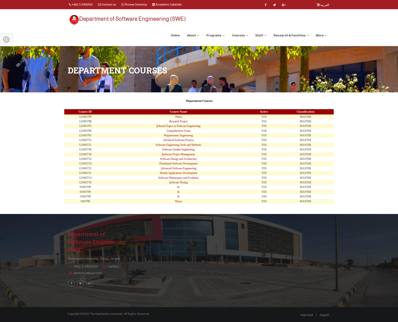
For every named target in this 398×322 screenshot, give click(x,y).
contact (113, 266)
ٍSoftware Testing (178, 182)
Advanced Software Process (178, 140)
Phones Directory (135, 4)
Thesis (178, 201)
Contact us (108, 4)
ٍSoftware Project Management (178, 154)
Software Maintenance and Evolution (178, 177)
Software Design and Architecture (178, 159)
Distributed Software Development (178, 163)
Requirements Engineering (178, 135)
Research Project (178, 121)
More (320, 35)
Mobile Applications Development (178, 173)
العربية (324, 5)
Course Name (178, 111)
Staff (259, 35)
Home (175, 35)
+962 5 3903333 (82, 4)
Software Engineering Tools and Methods (178, 144)
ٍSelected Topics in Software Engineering (178, 126)
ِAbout (191, 35)
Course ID (85, 111)
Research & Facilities (290, 35)
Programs (214, 35)
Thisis (178, 116)
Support (324, 315)
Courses (238, 35)
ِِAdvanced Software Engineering (178, 168)
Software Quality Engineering (178, 149)
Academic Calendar (168, 4)
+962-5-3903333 (85, 266)
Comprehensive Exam (178, 130)
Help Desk (306, 315)
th (178, 187)
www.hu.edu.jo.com (87, 273)
